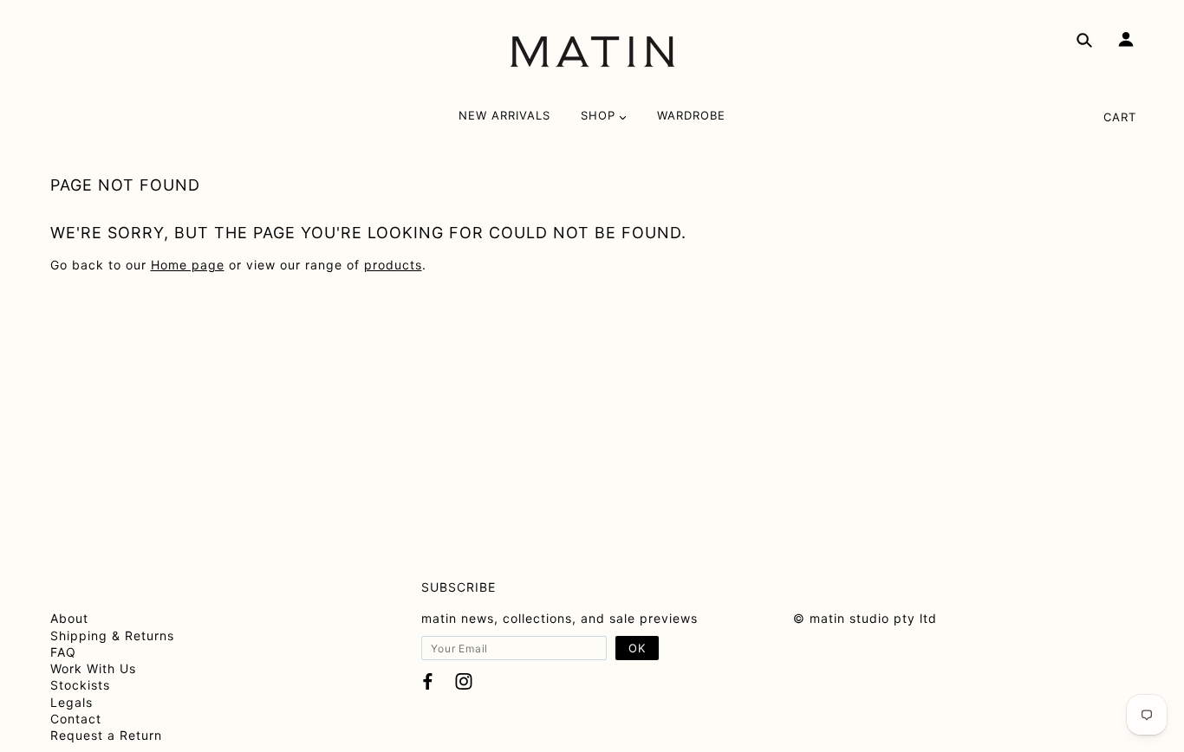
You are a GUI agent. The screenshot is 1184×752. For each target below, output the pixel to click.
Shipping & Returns (112, 635)
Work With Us (93, 668)
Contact (75, 718)
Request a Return (106, 735)
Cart (1119, 117)
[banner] (592, 52)
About (69, 618)
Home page (187, 264)
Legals (71, 702)
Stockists (80, 684)
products (393, 264)
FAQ (63, 652)
